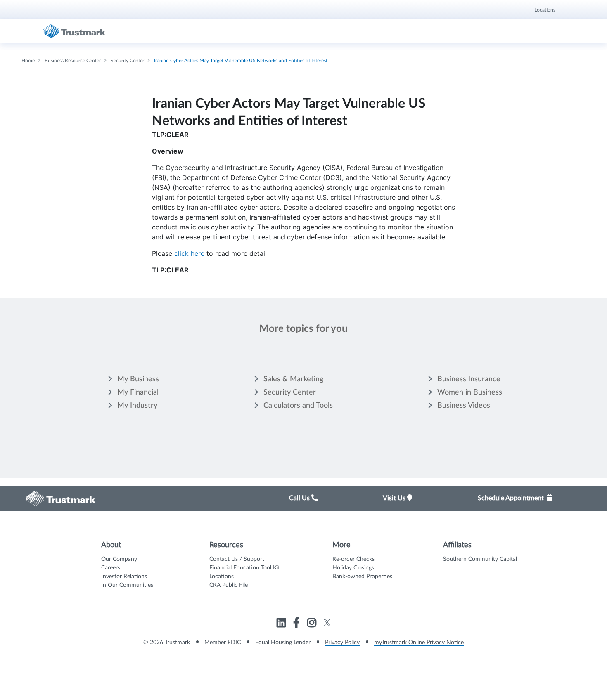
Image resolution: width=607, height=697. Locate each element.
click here (189, 253)
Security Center (289, 392)
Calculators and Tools (298, 405)
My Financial (138, 392)
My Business (138, 379)
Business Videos (463, 405)
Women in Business (469, 392)
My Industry (137, 405)
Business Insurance (468, 379)
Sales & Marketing (293, 379)
